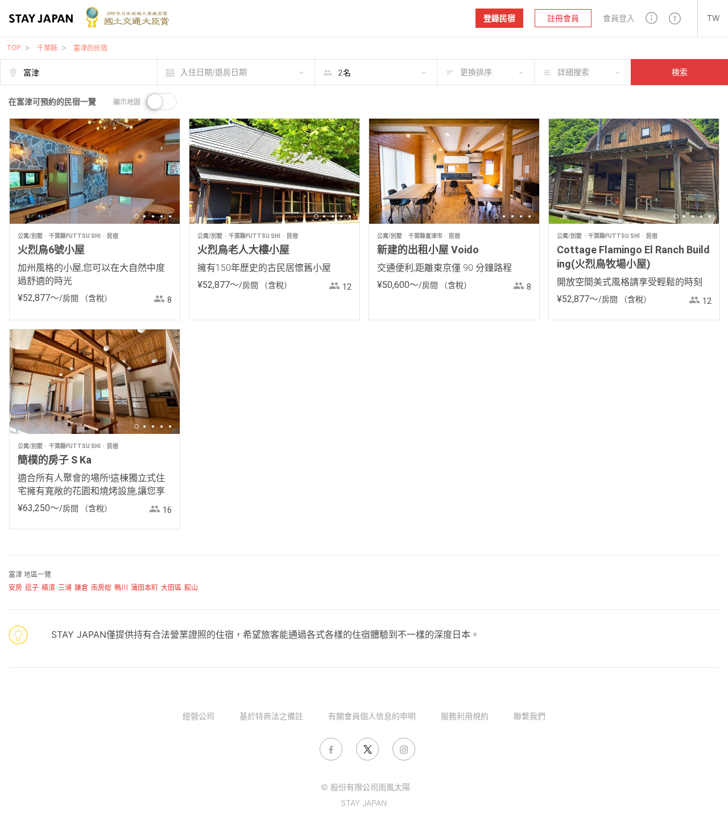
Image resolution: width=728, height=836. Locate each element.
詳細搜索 (573, 72)
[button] (651, 18)
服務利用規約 (465, 716)
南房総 (101, 587)
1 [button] (136, 216)
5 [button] (170, 216)
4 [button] (161, 216)
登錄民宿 (499, 18)
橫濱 (48, 587)
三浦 (65, 587)
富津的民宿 (90, 48)
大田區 (171, 587)
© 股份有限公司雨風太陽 (365, 787)
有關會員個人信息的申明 (372, 716)
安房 (15, 587)
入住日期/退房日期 (213, 72)
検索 (680, 72)
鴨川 (121, 587)
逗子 (32, 587)
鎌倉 (81, 587)
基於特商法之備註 (271, 716)
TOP (14, 47)
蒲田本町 (144, 587)
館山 (191, 587)
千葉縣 (47, 48)
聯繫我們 (529, 716)
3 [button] (153, 216)
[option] (95, 171)
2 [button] (144, 216)
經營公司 (198, 716)
